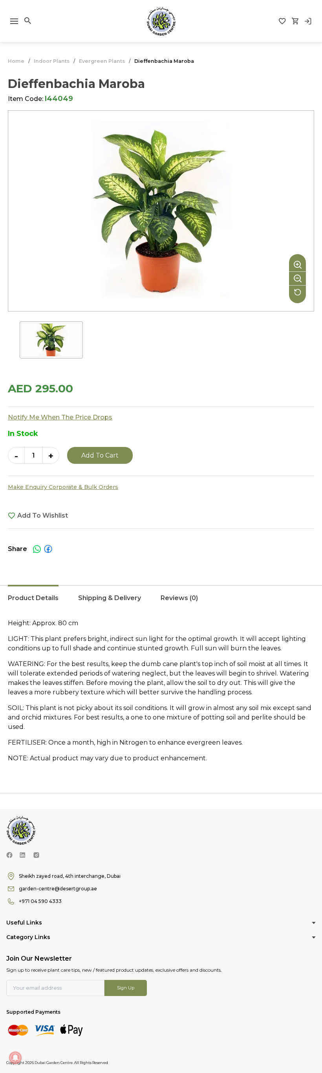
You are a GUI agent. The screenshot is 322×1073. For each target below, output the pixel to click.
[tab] (33, 602)
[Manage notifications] (15, 1057)
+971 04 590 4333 (40, 901)
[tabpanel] (161, 691)
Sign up (125, 988)
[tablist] (161, 602)
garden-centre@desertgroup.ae (58, 889)
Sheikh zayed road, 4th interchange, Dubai (70, 876)
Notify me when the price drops (60, 417)
